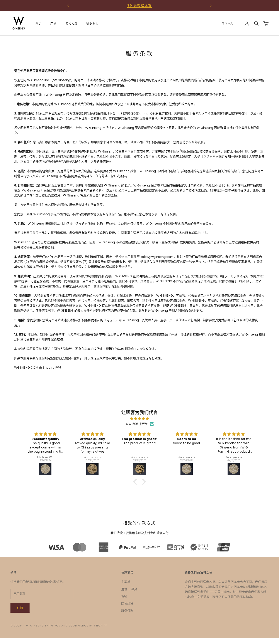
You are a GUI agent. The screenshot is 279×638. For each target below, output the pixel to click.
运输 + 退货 (129, 589)
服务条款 (127, 610)
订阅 (20, 608)
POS (57, 625)
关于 (39, 23)
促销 (124, 596)
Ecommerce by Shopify (88, 625)
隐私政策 (127, 603)
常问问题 (71, 23)
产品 (53, 23)
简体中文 (227, 23)
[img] (139, 418)
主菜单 (125, 582)
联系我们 (92, 23)
